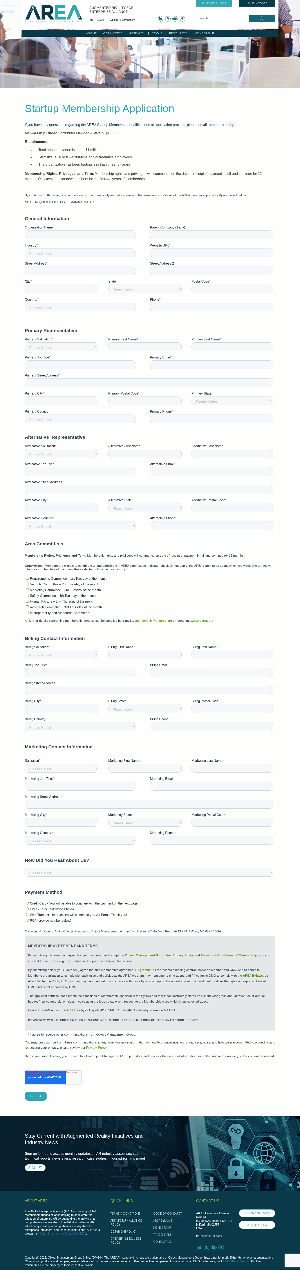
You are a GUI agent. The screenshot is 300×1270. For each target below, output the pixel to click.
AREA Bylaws (162, 1220)
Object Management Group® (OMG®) (62, 1233)
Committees (113, 33)
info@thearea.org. (221, 124)
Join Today (259, 3)
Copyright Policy (123, 1231)
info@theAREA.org (211, 1235)
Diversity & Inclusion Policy (126, 1240)
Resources (178, 33)
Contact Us (162, 1241)
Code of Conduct (167, 1213)
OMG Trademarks (236, 1261)
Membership (204, 33)
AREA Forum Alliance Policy (126, 1222)
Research (137, 33)
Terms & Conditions (125, 1213)
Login (216, 3)
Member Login (259, 1213)
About (91, 33)
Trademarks (162, 1234)
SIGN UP (35, 1168)
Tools (157, 33)
